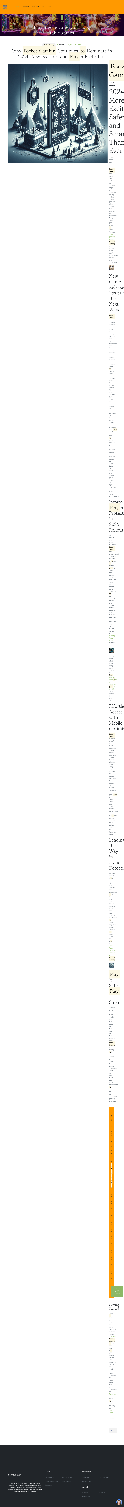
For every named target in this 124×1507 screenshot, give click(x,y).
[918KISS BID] (5, 7)
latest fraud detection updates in (112, 953)
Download (112, 1339)
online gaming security (112, 236)
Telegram (112, 1394)
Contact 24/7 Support (117, 1291)
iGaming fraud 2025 (112, 638)
